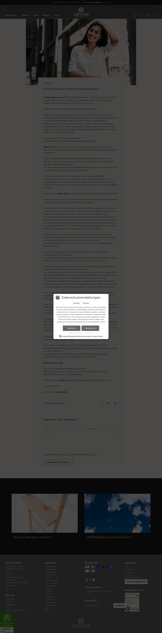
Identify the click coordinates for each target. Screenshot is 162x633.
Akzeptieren (90, 328)
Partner (86, 303)
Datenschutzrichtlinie (76, 333)
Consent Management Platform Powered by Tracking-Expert (82, 336)
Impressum (88, 333)
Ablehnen (71, 328)
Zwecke (76, 303)
